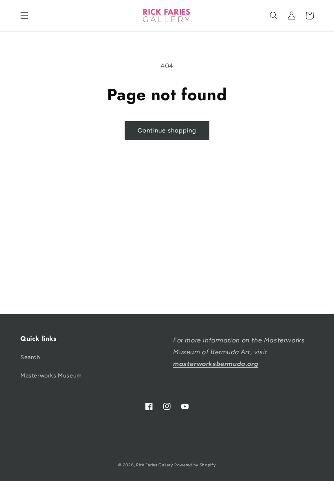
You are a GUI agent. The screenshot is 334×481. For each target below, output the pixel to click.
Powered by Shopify (195, 465)
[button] (24, 15)
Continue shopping (167, 130)
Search (30, 357)
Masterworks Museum (51, 375)
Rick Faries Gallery (154, 465)
